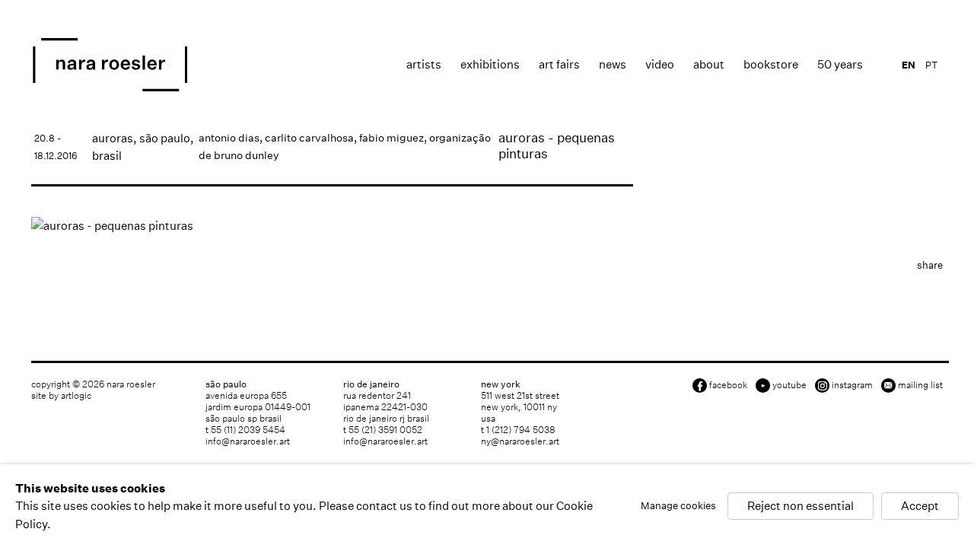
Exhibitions (490, 64)
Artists (423, 64)
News (612, 64)
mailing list (920, 384)
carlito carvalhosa (309, 138)
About (708, 64)
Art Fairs (559, 64)
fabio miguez (391, 138)
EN (908, 65)
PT (931, 65)
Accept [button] (920, 506)
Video (659, 64)
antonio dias (229, 138)
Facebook (728, 384)
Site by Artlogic (61, 395)
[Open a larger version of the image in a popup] (332, 225)
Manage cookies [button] (678, 506)
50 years (840, 64)
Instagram (852, 384)
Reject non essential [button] (800, 506)
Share (930, 265)
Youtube (789, 384)
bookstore (770, 64)
